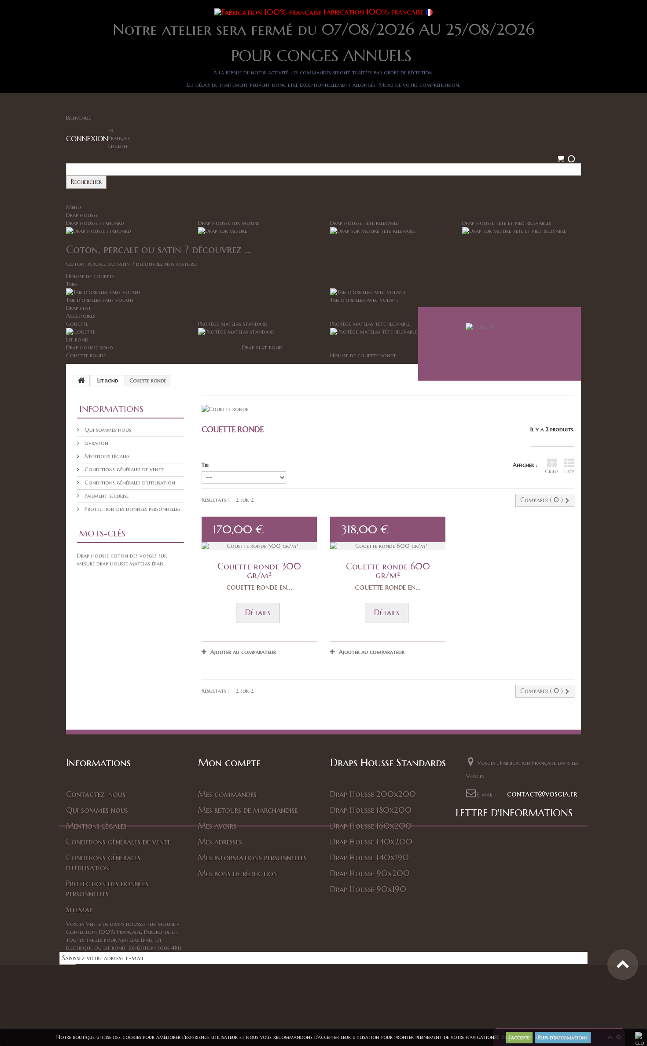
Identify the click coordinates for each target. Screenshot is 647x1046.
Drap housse (82, 215)
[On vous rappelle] (323, 1013)
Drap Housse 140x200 (371, 842)
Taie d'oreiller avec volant (364, 300)
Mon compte (229, 762)
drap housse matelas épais (129, 563)
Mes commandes (227, 794)
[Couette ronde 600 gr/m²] (387, 546)
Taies (71, 284)
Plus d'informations (563, 1037)
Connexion (87, 139)
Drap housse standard (95, 223)
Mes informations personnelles (252, 857)
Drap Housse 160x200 (371, 826)
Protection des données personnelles (131, 509)
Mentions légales (106, 456)
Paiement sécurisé (106, 495)
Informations (111, 409)
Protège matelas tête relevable (370, 323)
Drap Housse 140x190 (369, 857)
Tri (205, 465)
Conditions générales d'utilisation (129, 482)
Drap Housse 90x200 (370, 873)
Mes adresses (220, 842)
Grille (552, 471)
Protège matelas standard (233, 323)
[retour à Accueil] (81, 380)
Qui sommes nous (107, 429)
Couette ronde (86, 355)
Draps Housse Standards (388, 762)
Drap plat (78, 308)
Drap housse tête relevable (364, 223)
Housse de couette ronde (363, 355)
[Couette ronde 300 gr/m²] (259, 546)
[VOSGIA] (499, 344)
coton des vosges (134, 555)
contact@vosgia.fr (542, 794)
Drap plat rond (262, 347)
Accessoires (80, 315)
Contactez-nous (95, 794)
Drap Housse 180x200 (371, 810)
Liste (569, 471)
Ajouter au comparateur (243, 652)
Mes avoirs (217, 826)
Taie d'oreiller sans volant (100, 300)
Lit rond (77, 339)
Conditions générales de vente (123, 469)
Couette (77, 323)
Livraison (95, 443)
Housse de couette (90, 276)
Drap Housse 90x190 (368, 889)
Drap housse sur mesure (228, 223)
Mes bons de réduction (238, 873)
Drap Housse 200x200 (373, 794)
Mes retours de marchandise (248, 810)
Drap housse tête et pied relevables (506, 223)
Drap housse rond (89, 347)
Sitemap (79, 909)
